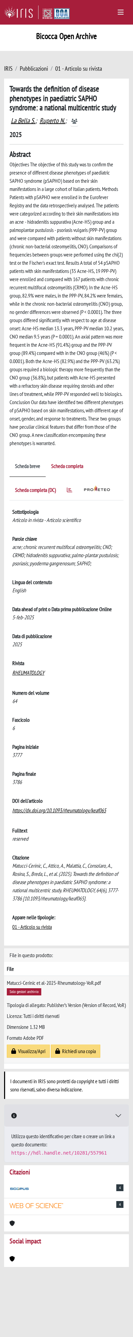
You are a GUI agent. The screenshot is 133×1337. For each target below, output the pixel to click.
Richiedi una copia (78, 1051)
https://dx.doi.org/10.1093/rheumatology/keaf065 (59, 810)
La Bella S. (23, 120)
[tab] (69, 491)
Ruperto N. (52, 120)
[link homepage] (21, 12)
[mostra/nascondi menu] (121, 12)
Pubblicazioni (34, 68)
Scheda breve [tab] (27, 466)
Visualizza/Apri (30, 1051)
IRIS (8, 68)
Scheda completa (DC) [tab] (35, 489)
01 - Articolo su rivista (78, 68)
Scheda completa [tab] (67, 466)
